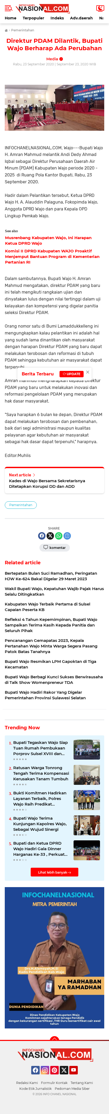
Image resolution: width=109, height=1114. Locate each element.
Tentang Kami (82, 1083)
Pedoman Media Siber (72, 1089)
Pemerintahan (20, 505)
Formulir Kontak (54, 1083)
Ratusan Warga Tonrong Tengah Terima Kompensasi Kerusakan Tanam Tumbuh (41, 773)
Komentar (57, 548)
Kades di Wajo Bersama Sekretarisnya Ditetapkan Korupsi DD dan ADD (47, 483)
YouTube (77, 1076)
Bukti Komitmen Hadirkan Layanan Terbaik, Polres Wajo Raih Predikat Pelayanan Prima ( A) (39, 798)
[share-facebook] (42, 536)
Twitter (66, 1076)
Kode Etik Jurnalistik (35, 1089)
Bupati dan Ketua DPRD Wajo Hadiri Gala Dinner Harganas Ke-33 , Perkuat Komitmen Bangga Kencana (39, 849)
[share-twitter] (50, 536)
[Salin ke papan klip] (67, 536)
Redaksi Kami (27, 1083)
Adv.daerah (81, 18)
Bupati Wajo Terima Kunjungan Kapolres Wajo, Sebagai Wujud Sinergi (40, 824)
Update (73, 374)
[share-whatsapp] (58, 536)
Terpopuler (33, 18)
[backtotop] (54, 1041)
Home (10, 18)
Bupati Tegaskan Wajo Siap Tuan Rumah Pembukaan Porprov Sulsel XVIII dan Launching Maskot (40, 748)
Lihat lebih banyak (52, 872)
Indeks (57, 18)
